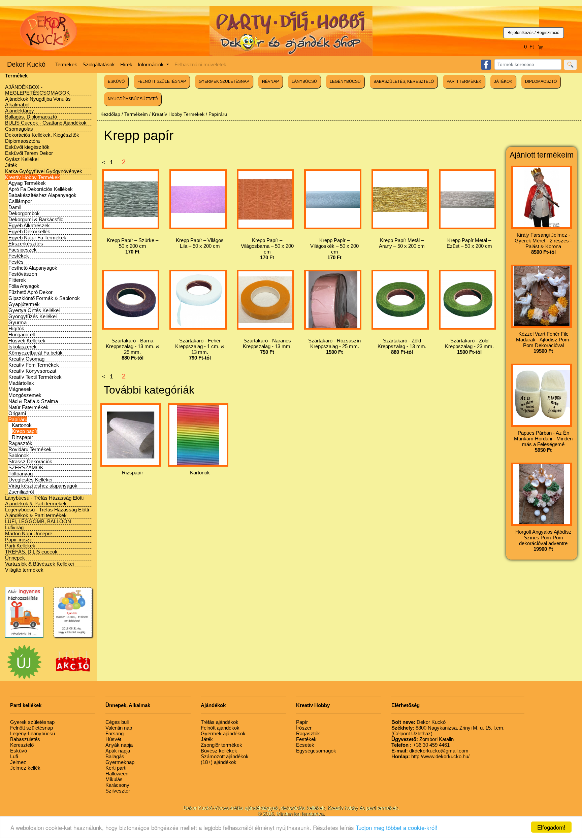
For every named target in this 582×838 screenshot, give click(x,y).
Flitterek (17, 280)
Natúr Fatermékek (28, 407)
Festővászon (22, 274)
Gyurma (17, 322)
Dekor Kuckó (26, 64)
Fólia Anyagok (23, 286)
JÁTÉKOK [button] (503, 81)
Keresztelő (22, 745)
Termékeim (136, 114)
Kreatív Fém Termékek (33, 365)
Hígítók (16, 328)
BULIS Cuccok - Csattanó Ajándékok (46, 123)
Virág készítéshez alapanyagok (42, 486)
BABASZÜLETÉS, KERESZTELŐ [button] (404, 81)
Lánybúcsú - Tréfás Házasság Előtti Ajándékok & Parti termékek (44, 500)
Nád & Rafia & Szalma (33, 401)
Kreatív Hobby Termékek (32, 177)
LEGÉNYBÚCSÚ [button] (345, 81)
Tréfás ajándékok (219, 722)
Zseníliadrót (21, 492)
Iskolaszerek (22, 346)
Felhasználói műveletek (200, 64)
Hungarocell (21, 334)
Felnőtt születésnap (31, 728)
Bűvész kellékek (219, 750)
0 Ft (531, 46)
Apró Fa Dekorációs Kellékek (40, 189)
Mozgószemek (24, 395)
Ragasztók (20, 443)
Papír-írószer (19, 539)
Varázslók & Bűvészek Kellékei (39, 564)
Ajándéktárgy (19, 110)
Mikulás (114, 779)
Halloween (116, 773)
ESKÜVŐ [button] (116, 81)
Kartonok (22, 425)
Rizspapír (22, 437)
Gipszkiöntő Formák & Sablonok (44, 298)
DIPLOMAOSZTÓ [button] (541, 81)
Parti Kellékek (20, 545)
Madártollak (21, 383)
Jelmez (18, 762)
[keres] (570, 65)
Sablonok (18, 455)
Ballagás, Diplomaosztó (31, 117)
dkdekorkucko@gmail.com (429, 750)
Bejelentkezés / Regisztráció (533, 32)
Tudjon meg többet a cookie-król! (397, 827)
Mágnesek (20, 389)
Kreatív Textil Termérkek (35, 377)
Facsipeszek (22, 250)
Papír (302, 722)
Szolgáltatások (99, 64)
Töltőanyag (20, 473)
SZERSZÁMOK (25, 467)
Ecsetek (305, 745)
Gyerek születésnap (32, 722)
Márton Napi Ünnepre (28, 533)
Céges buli (117, 722)
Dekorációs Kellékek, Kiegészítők (42, 135)
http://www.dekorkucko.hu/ (430, 756)
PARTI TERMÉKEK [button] (464, 81)
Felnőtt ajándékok (220, 728)
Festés (16, 262)
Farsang (114, 733)
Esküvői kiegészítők (27, 147)
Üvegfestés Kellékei (30, 479)
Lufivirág (14, 527)
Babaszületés (25, 739)
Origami (17, 413)
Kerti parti (115, 768)
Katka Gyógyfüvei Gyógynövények (43, 171)
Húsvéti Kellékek (26, 340)
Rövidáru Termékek (30, 449)
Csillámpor (20, 201)
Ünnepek (15, 558)
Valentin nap (118, 728)
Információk (151, 64)
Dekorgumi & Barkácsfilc (35, 219)
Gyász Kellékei (21, 159)
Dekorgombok (24, 213)
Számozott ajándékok (225, 756)
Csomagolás (19, 129)
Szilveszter (117, 791)
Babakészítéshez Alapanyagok (42, 195)
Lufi (14, 756)
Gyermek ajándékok (223, 733)
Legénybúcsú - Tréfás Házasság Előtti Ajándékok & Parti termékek (47, 512)
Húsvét (113, 739)
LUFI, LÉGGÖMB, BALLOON (38, 521)
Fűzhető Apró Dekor (30, 292)
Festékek (18, 256)
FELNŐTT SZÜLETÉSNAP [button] (161, 81)
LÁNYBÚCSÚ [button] (304, 81)
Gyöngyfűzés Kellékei (32, 316)
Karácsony (117, 785)
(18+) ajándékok (218, 762)
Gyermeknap (119, 762)
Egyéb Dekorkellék (29, 231)
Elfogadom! (551, 827)
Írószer (304, 728)
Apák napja (117, 750)
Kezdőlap (110, 114)
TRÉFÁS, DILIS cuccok (31, 552)
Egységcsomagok (316, 750)
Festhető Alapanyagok (32, 268)
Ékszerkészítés (25, 243)
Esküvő (18, 750)
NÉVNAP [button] (270, 81)
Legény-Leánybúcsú (32, 733)
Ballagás (114, 756)
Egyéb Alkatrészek (29, 225)
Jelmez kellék (25, 768)
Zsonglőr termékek (221, 745)
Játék (11, 165)
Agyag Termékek (27, 183)
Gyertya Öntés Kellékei (34, 310)
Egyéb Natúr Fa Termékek (37, 237)
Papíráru (17, 419)
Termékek (66, 64)
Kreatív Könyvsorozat (32, 371)
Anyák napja (119, 745)
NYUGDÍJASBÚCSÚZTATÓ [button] (133, 99)
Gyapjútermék (24, 304)
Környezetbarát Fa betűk (35, 353)
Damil (14, 207)
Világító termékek (24, 570)
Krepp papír (24, 431)
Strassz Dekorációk (30, 461)
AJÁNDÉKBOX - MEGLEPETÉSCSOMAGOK (37, 90)
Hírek (126, 64)
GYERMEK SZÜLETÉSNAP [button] (224, 81)
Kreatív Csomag (26, 359)
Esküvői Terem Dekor (29, 153)
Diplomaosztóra (22, 141)
